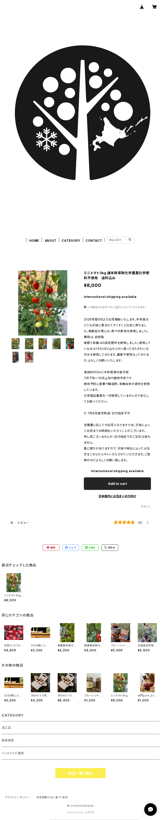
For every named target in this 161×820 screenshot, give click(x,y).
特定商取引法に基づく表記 (52, 797)
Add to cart (117, 484)
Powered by (76, 812)
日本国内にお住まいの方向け (117, 496)
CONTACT (94, 240)
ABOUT (50, 240)
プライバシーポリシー (17, 797)
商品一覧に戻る (80, 773)
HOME (34, 240)
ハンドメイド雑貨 (13, 753)
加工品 (6, 727)
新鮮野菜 (8, 740)
